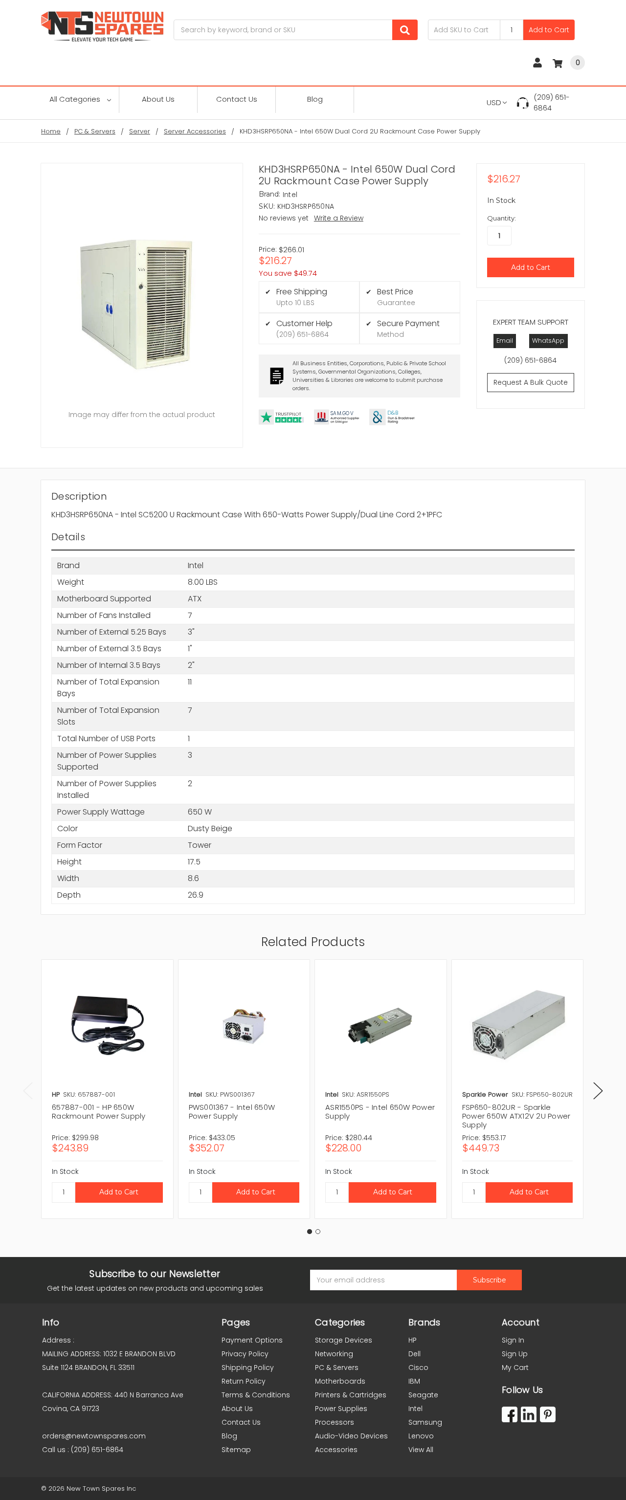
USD (494, 102)
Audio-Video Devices (351, 1436)
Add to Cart (549, 30)
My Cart (515, 1367)
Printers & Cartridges (350, 1395)
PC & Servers (336, 1367)
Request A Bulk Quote (530, 382)
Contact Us (236, 99)
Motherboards (340, 1381)
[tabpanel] (107, 1089)
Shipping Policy (248, 1367)
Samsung (425, 1422)
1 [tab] (309, 1231)
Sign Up (515, 1354)
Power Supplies (341, 1408)
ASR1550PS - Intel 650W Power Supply (380, 1111)
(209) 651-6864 (552, 102)
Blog (315, 99)
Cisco (418, 1367)
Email (504, 340)
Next (598, 1090)
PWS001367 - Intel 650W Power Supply (232, 1111)
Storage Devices (343, 1340)
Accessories (336, 1450)
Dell (414, 1354)
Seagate (423, 1395)
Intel (415, 1408)
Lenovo (421, 1436)
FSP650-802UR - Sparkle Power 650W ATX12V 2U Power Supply (516, 1116)
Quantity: (501, 218)
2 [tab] (317, 1231)
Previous (28, 1090)
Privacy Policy (245, 1354)
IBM (414, 1381)
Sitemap (236, 1450)
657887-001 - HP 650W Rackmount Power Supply (99, 1111)
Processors (334, 1422)
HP (412, 1340)
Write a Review (338, 218)
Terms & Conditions (256, 1395)
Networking (334, 1354)
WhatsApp (548, 340)
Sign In (513, 1340)
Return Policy (244, 1381)
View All (420, 1450)
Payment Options (252, 1340)
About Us (158, 99)
